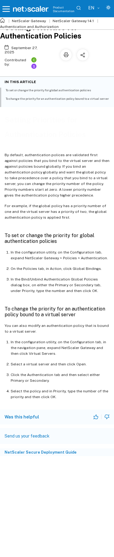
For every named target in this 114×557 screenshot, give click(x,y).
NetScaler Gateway (29, 21)
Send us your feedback (27, 436)
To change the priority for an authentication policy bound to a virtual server (57, 98)
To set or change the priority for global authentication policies (48, 90)
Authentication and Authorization (29, 27)
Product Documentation (63, 9)
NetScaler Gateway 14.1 (73, 21)
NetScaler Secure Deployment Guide (41, 452)
